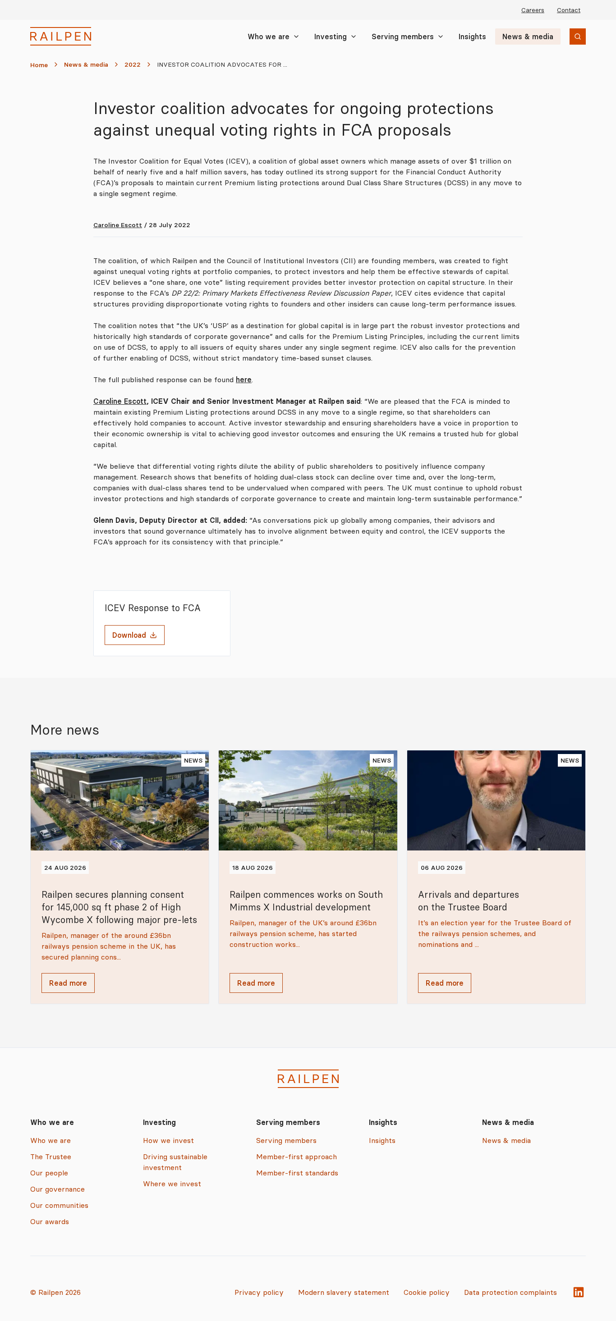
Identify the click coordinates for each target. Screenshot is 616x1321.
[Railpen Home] (60, 36)
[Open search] (578, 36)
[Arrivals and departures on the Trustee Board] (496, 877)
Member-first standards (297, 1172)
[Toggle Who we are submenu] (296, 36)
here (244, 379)
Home (39, 65)
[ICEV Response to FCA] (162, 623)
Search (562, 37)
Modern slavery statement (343, 1292)
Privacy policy (259, 1292)
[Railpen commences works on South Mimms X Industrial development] (308, 877)
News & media (527, 36)
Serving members (403, 36)
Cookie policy (427, 1292)
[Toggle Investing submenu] (353, 36)
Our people (49, 1172)
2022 (132, 64)
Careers (532, 10)
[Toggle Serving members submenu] (440, 36)
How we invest (168, 1140)
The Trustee (50, 1156)
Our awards (49, 1221)
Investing (330, 36)
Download (129, 635)
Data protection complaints (510, 1292)
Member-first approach (296, 1156)
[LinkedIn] (578, 1292)
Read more (68, 982)
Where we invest (172, 1183)
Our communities (59, 1205)
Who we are (269, 36)
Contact (568, 10)
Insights (472, 36)
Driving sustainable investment (175, 1162)
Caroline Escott (117, 225)
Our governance (57, 1188)
